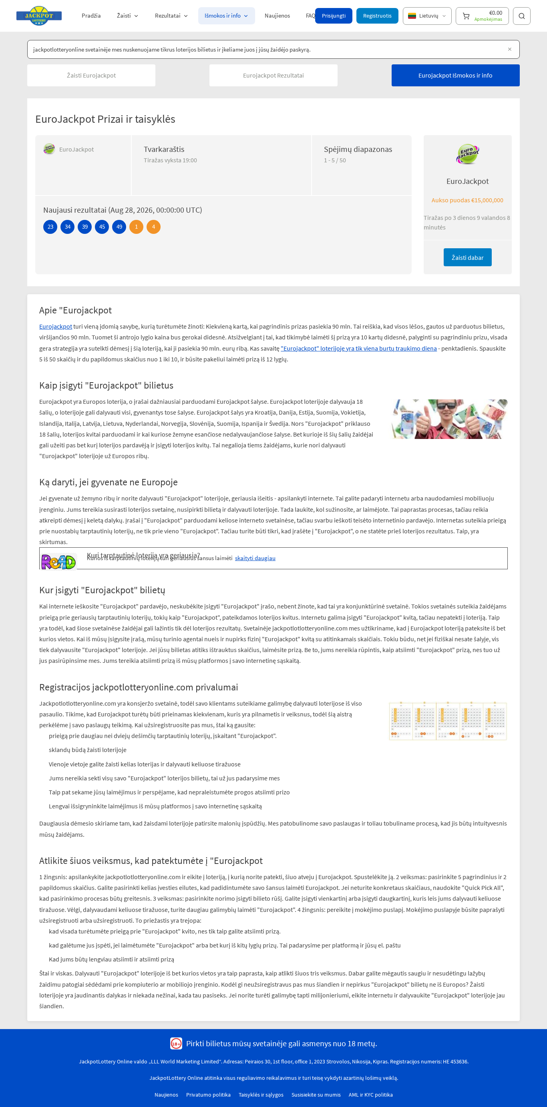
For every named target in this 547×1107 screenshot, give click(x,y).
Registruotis (377, 15)
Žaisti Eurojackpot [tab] (91, 75)
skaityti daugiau (255, 558)
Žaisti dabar (468, 257)
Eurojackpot (55, 326)
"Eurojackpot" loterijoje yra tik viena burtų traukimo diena (359, 348)
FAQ (311, 15)
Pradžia (91, 15)
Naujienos (277, 15)
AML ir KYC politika (371, 1094)
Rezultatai (168, 15)
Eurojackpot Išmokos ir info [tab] (455, 75)
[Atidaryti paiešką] (522, 16)
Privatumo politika (208, 1094)
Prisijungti (334, 15)
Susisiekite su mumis (316, 1094)
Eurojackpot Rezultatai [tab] (273, 75)
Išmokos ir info (223, 15)
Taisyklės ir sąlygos (261, 1094)
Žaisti (124, 15)
